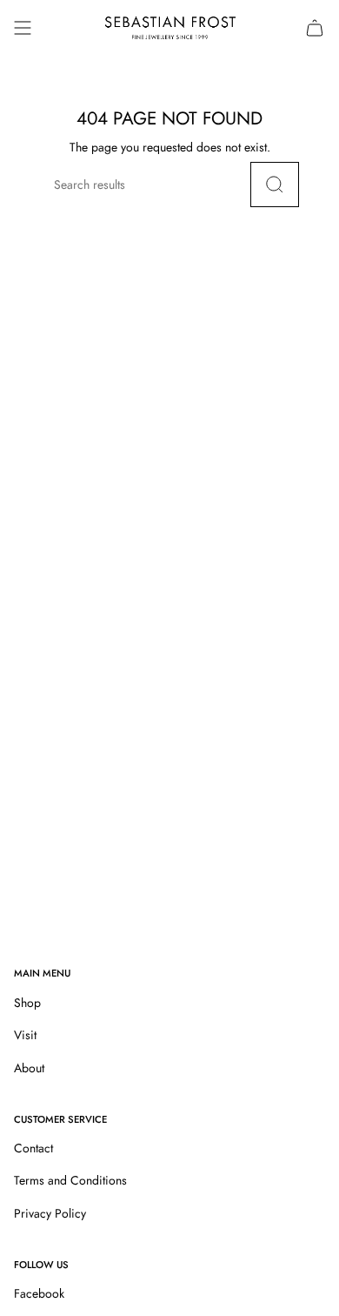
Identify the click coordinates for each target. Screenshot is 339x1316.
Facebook (39, 1293)
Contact (33, 1148)
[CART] (314, 28)
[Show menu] (22, 28)
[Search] (274, 184)
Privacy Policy (50, 1213)
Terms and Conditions (70, 1180)
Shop (27, 1002)
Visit (25, 1035)
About (29, 1068)
